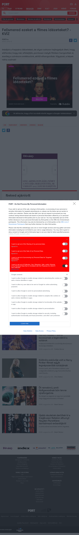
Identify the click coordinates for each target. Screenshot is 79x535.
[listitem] (39, 239)
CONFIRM (24, 323)
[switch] (65, 244)
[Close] (75, 204)
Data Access (39, 331)
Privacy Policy (51, 331)
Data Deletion (27, 331)
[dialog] (39, 267)
